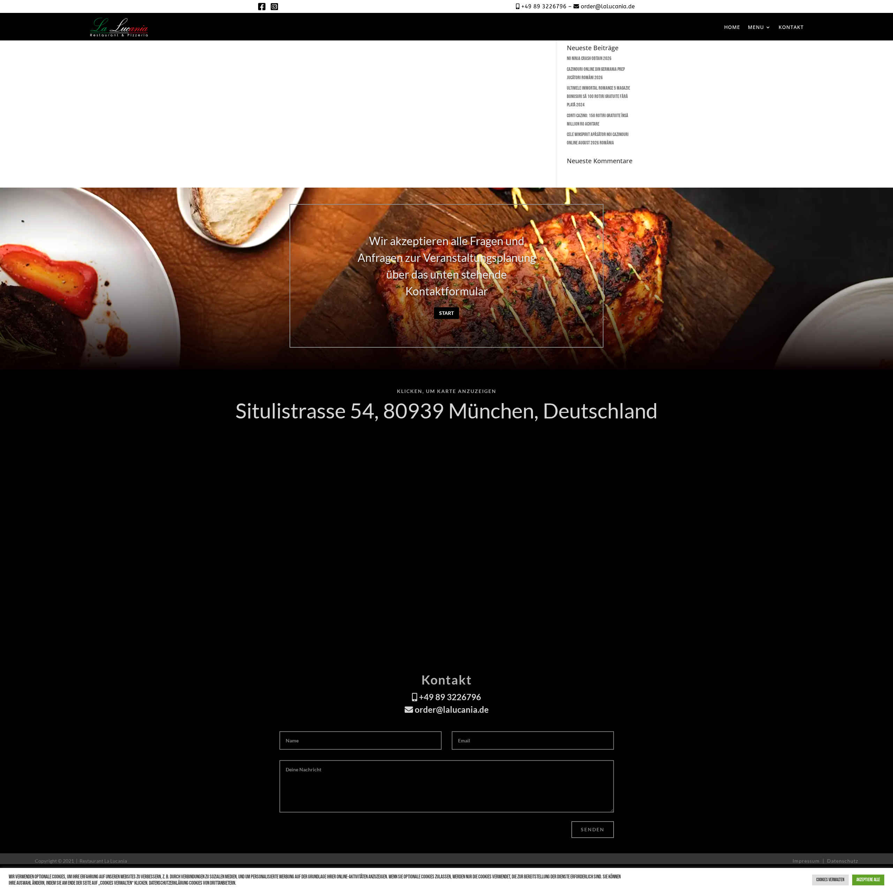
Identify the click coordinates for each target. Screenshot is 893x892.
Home (732, 27)
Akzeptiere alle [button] (868, 880)
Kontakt (791, 27)
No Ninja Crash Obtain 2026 (589, 58)
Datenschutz (842, 861)
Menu (756, 27)
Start (446, 313)
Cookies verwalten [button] (830, 880)
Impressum (807, 861)
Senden (593, 829)
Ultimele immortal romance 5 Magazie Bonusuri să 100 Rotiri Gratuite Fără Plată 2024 (598, 96)
